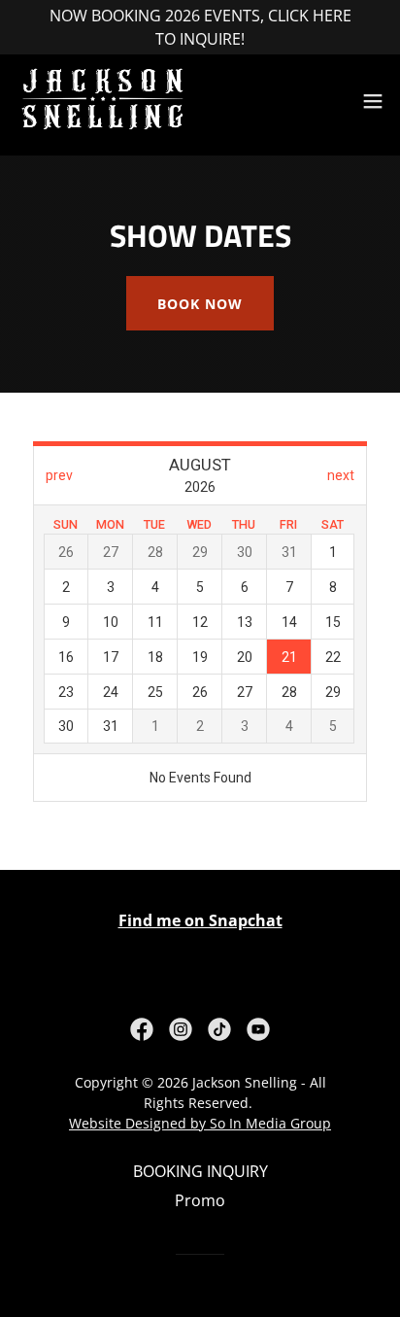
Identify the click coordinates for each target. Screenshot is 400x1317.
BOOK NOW (200, 304)
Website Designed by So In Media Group (200, 1123)
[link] (103, 101)
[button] (372, 101)
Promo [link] (200, 1200)
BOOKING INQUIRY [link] (200, 1171)
